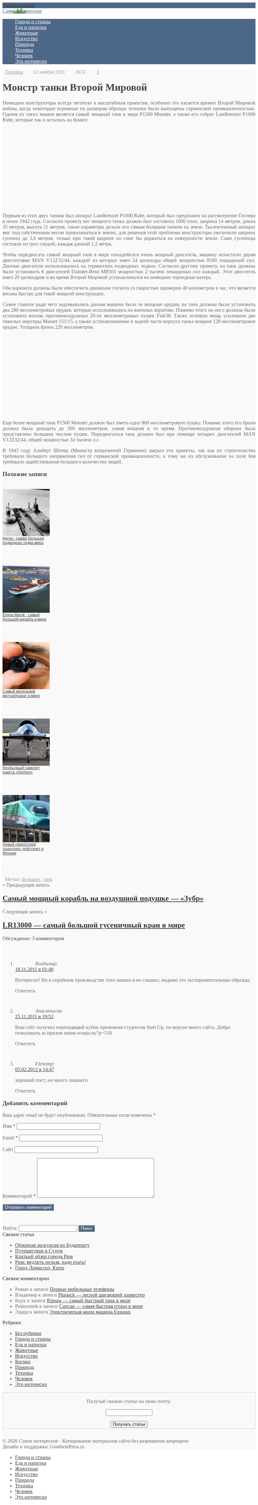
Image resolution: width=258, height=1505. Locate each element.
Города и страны (33, 21)
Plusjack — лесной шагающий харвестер (101, 1295)
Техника (24, 50)
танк (48, 879)
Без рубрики (28, 1333)
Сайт (8, 1149)
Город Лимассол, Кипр (39, 1267)
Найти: (10, 1228)
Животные (26, 33)
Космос (23, 1361)
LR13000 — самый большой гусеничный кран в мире (94, 925)
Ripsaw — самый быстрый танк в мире (89, 1300)
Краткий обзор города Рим (44, 1256)
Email (10, 1137)
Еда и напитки (31, 27)
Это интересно (31, 61)
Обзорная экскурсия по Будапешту (52, 1245)
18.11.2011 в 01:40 (34, 969)
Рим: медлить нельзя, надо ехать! (50, 1262)
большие (31, 879)
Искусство (26, 38)
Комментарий (19, 1196)
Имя (9, 1126)
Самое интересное (22, 11)
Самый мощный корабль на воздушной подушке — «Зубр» (103, 898)
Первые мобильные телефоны (82, 1289)
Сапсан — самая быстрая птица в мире (101, 1306)
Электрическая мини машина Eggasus (90, 1312)
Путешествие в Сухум (39, 1250)
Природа (24, 44)
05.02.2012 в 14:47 (34, 1069)
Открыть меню (19, 5)
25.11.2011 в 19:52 (34, 1016)
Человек (24, 55)
